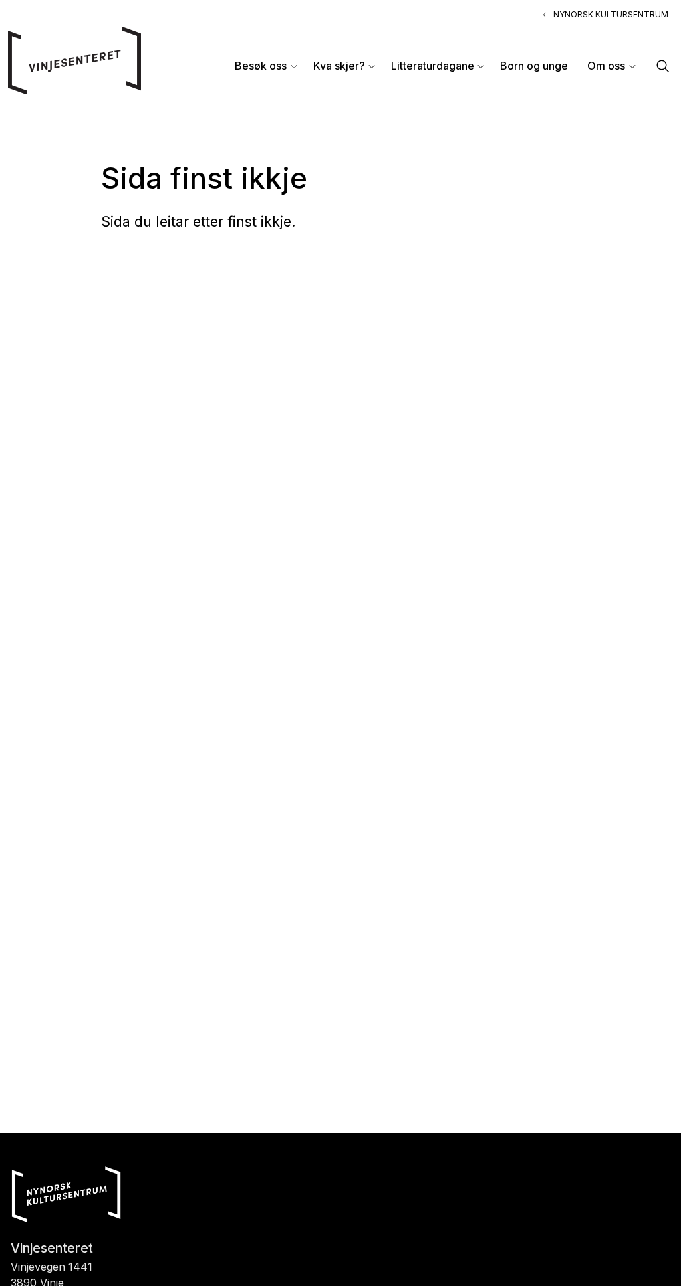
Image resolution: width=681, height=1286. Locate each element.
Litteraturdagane (432, 65)
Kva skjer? (339, 65)
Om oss (606, 65)
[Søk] (663, 67)
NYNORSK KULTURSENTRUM (610, 14)
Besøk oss (261, 65)
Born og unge (534, 65)
